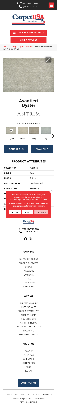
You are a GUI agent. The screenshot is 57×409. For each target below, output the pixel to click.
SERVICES (28, 295)
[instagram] (30, 239)
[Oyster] (11, 130)
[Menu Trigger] (51, 5)
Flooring (12, 47)
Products (28, 47)
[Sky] (45, 130)
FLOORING (28, 251)
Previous (4, 131)
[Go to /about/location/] (27, 3)
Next (53, 131)
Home (5, 47)
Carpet (20, 47)
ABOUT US (28, 343)
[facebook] (26, 239)
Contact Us (16, 149)
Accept (15, 212)
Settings (41, 212)
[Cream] (22, 130)
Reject (28, 212)
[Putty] (34, 130)
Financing (42, 149)
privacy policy (30, 203)
